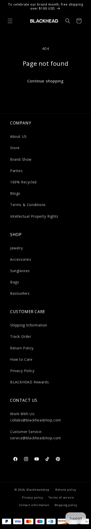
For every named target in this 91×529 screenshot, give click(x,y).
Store (15, 147)
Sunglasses (20, 270)
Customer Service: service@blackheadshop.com (35, 434)
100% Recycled (23, 182)
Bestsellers (20, 293)
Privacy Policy (22, 370)
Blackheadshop (38, 489)
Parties (16, 170)
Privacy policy (32, 497)
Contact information (34, 505)
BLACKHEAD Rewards (29, 382)
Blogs (15, 193)
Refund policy (65, 489)
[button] (10, 20)
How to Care (21, 359)
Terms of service (61, 497)
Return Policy (22, 348)
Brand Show (21, 159)
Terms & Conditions (28, 204)
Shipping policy (66, 505)
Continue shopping (45, 80)
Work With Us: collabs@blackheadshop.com (35, 416)
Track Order (20, 336)
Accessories (20, 259)
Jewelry (16, 248)
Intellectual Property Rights (34, 216)
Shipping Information (28, 325)
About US (18, 136)
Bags (14, 282)
